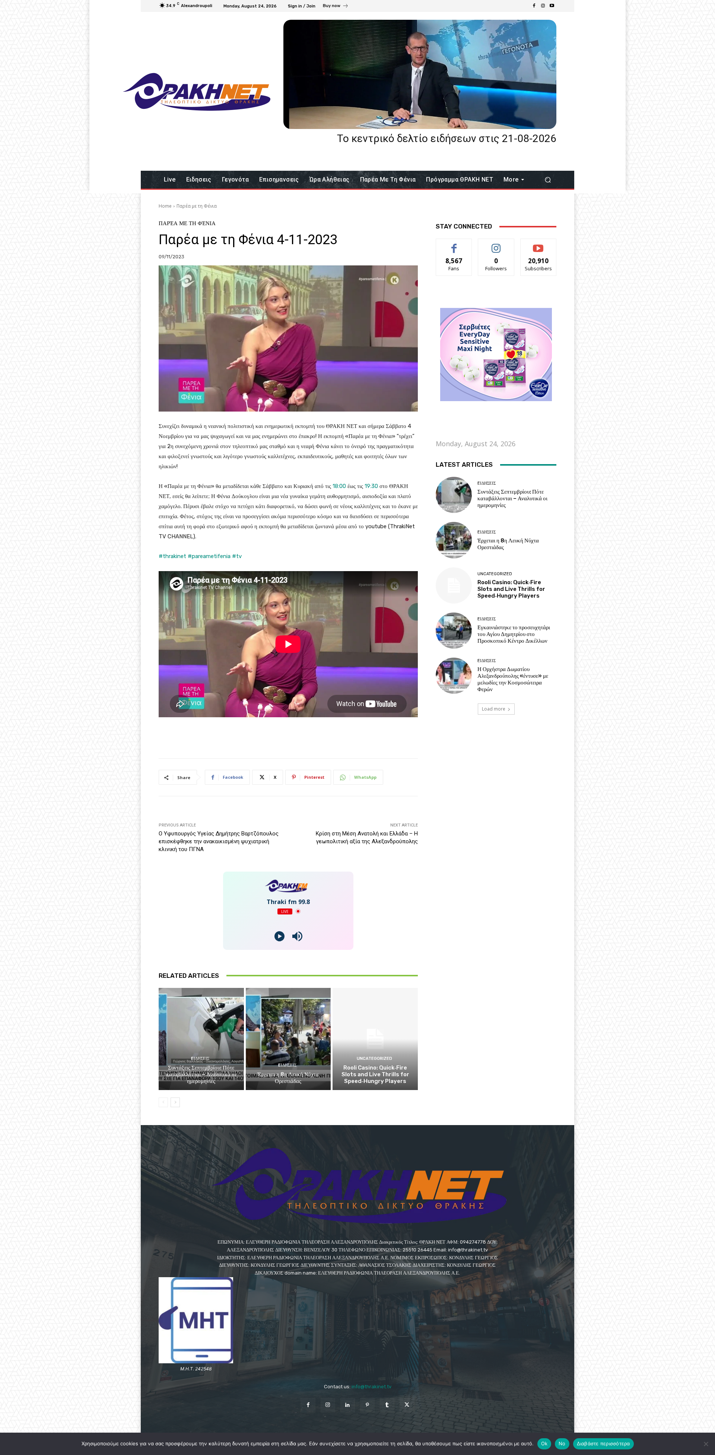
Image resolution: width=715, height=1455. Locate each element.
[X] (407, 1405)
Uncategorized (374, 1058)
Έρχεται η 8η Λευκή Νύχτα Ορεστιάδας (288, 1077)
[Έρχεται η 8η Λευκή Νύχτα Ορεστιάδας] (288, 1039)
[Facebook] (534, 5)
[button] (547, 180)
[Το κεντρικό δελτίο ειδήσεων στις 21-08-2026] (419, 74)
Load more (493, 709)
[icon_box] (336, 7)
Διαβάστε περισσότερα (603, 1443)
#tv (237, 556)
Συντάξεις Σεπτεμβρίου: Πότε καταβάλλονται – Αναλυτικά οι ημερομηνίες (201, 1074)
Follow (496, 244)
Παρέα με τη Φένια (197, 206)
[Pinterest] (367, 1405)
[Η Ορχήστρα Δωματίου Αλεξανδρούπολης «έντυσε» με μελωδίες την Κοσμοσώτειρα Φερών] (454, 676)
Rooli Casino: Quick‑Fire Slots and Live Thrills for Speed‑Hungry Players (375, 1074)
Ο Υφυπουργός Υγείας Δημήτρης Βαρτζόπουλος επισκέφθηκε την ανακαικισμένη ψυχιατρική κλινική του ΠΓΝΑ (219, 841)
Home (165, 206)
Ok (544, 1443)
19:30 (371, 486)
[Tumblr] (387, 1405)
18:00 (339, 486)
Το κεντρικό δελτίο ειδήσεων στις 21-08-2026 (446, 138)
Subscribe (538, 244)
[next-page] (175, 1102)
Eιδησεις (200, 1058)
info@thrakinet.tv (371, 1386)
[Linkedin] (347, 1405)
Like (454, 244)
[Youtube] (551, 5)
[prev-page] (163, 1102)
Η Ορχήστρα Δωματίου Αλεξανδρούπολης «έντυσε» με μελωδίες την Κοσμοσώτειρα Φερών (512, 679)
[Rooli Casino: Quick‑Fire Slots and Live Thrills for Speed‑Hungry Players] (375, 1039)
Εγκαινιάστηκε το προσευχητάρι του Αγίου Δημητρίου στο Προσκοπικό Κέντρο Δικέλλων (513, 634)
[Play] (279, 936)
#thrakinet (172, 556)
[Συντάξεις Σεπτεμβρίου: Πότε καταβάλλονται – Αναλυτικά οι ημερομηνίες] (201, 1039)
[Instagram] (542, 5)
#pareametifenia (209, 556)
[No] (705, 1444)
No (562, 1443)
